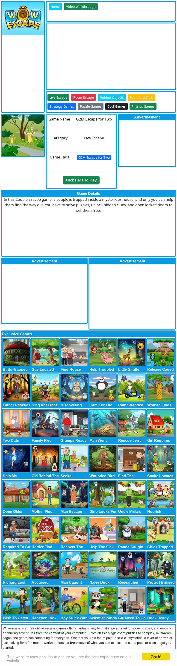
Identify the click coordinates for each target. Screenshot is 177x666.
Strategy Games (62, 106)
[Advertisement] (112, 55)
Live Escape (58, 97)
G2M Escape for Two (94, 157)
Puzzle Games (90, 106)
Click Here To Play (81, 180)
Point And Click (141, 97)
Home (55, 6)
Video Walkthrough (81, 6)
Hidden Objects (112, 97)
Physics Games (143, 106)
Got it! (156, 656)
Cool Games (116, 106)
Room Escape (83, 97)
